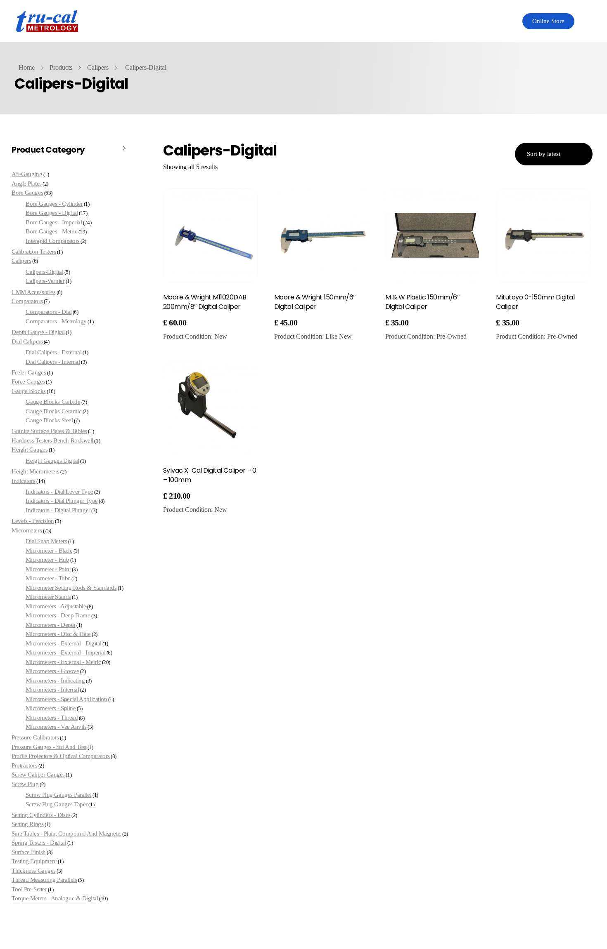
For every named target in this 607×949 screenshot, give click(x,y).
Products (61, 67)
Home (27, 67)
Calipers (98, 67)
